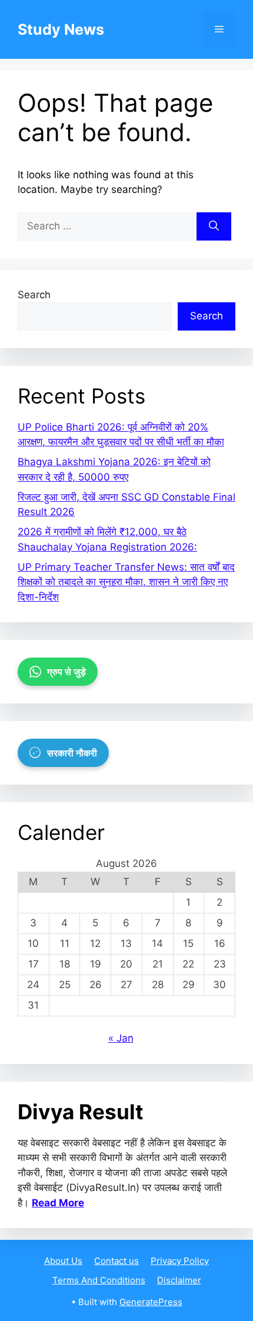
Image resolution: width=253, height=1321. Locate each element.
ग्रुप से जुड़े (66, 672)
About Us (63, 1260)
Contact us (116, 1260)
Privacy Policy (180, 1260)
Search (34, 295)
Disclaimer (179, 1280)
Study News (61, 29)
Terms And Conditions (98, 1280)
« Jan (121, 1038)
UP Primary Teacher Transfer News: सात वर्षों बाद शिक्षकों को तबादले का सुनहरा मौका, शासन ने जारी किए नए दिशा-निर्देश (126, 582)
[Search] (214, 226)
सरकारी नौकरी (72, 753)
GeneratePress (150, 1301)
